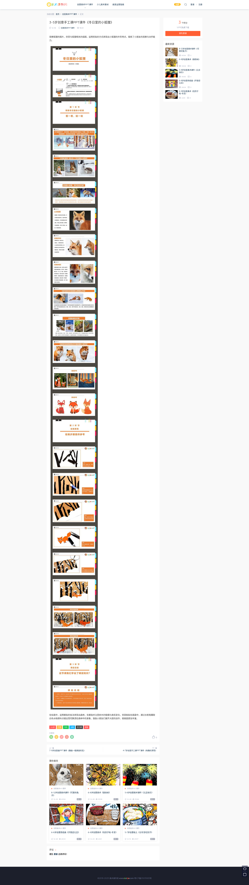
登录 (56, 854)
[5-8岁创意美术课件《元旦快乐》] (140, 775)
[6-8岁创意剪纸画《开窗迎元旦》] (66, 814)
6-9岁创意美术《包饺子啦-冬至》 (102, 832)
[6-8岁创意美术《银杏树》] (103, 775)
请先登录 (183, 33)
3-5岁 (53, 727)
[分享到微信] (51, 737)
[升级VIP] (245, 868)
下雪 (59, 727)
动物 (72, 727)
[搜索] (185, 4)
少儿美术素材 (103, 5)
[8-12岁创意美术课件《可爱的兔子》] (66, 775)
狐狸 (86, 727)
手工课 (79, 727)
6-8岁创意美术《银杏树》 (99, 793)
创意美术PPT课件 (85, 5)
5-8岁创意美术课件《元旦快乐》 (139, 793)
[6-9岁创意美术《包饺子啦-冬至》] (103, 814)
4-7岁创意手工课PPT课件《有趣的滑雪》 (140, 751)
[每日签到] (245, 874)
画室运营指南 (118, 5)
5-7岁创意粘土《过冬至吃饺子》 (139, 832)
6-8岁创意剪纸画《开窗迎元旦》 (65, 832)
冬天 (65, 727)
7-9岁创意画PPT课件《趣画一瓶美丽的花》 (67, 751)
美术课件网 (57, 4)
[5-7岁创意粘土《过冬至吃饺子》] (140, 814)
